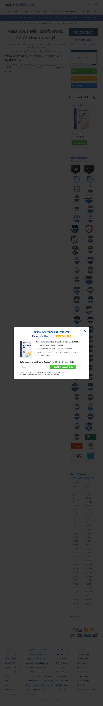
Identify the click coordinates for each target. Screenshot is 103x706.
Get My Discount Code (63, 367)
